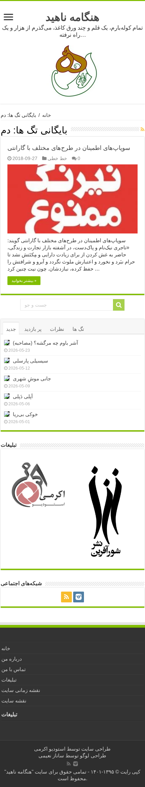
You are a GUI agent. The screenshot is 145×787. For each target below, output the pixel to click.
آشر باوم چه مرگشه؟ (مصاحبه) (45, 343)
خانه (46, 115)
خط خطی (57, 158)
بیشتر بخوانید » (23, 280)
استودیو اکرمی (49, 749)
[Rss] (66, 597)
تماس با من (13, 669)
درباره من (11, 659)
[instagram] (78, 597)
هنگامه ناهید (72, 17)
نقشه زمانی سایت (20, 690)
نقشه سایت (13, 700)
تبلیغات (9, 680)
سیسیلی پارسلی (30, 361)
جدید (11, 329)
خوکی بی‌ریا (25, 414)
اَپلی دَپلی (23, 396)
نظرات (57, 329)
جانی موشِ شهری (32, 378)
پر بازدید (32, 329)
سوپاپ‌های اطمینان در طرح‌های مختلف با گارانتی (68, 148)
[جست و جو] (118, 305)
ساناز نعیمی (51, 755)
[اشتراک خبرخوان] (142, 129)
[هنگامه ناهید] (72, 70)
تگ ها (78, 329)
